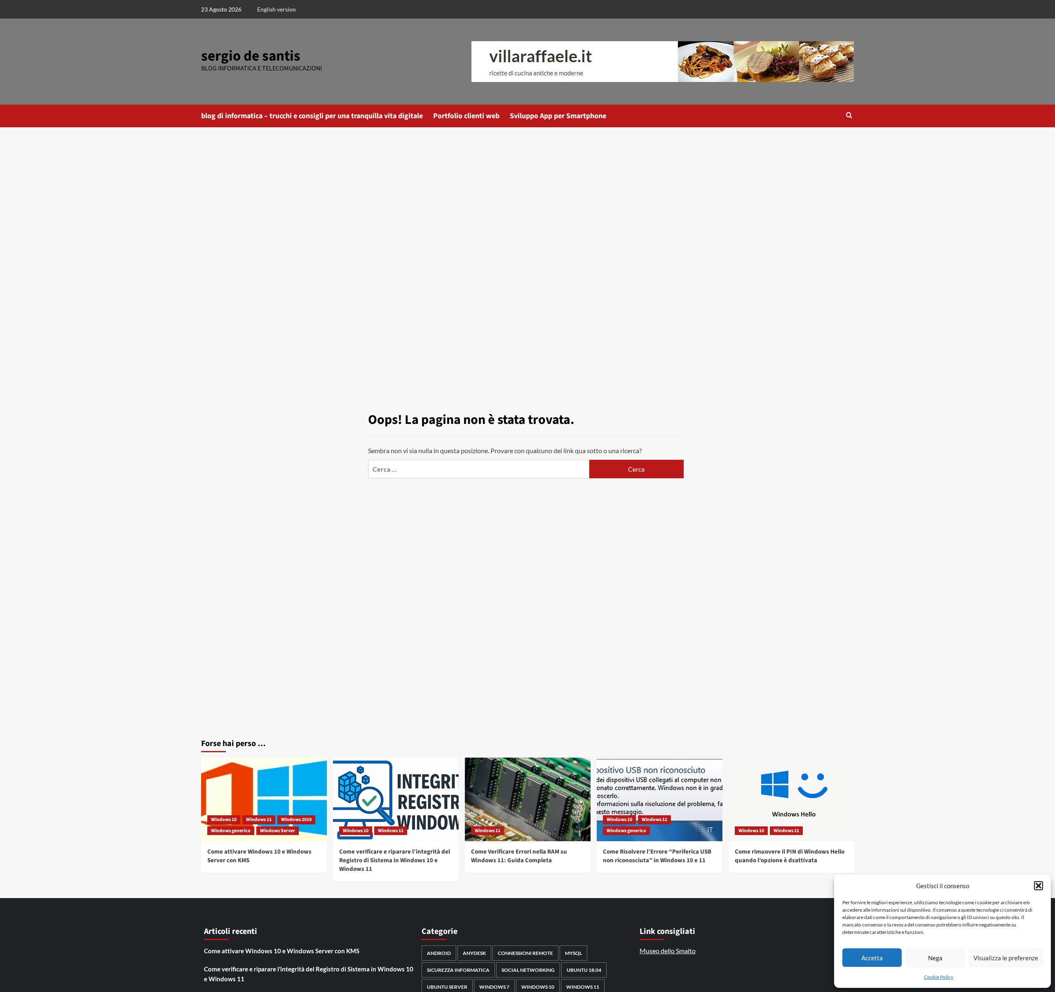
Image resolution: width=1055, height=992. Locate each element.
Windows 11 (259, 819)
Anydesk (474, 953)
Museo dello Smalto (668, 951)
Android (439, 953)
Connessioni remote (525, 953)
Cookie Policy (938, 977)
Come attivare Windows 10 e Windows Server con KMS (281, 951)
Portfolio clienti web (466, 116)
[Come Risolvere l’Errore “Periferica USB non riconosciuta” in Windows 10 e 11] (659, 799)
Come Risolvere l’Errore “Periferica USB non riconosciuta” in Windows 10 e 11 (657, 856)
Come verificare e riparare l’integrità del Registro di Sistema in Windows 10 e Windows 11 (394, 860)
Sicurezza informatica (458, 970)
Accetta (872, 958)
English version (276, 9)
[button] (1038, 886)
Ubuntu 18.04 (584, 970)
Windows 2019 (296, 819)
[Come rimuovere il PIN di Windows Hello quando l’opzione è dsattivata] (791, 799)
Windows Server (277, 830)
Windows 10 (224, 819)
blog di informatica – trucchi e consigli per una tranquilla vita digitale (312, 116)
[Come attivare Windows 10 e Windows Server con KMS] (264, 799)
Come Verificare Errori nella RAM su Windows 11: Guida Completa (519, 856)
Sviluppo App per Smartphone (558, 116)
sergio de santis (250, 56)
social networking (528, 970)
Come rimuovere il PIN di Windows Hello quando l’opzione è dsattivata (789, 856)
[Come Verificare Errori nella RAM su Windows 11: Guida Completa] (528, 799)
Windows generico (231, 830)
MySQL (573, 953)
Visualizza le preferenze (1005, 958)
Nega (935, 958)
